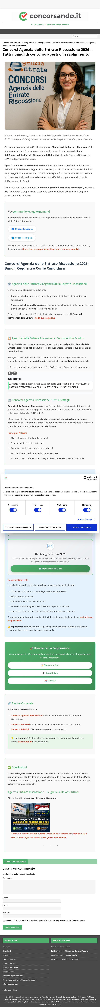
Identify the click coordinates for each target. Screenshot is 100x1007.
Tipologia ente (42, 42)
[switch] (37, 510)
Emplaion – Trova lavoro (60, 947)
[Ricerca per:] (84, 36)
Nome (5, 897)
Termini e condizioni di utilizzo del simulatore (20, 980)
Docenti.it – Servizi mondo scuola (64, 955)
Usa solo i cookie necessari (18, 527)
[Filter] (14, 373)
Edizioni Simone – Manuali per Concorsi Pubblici (69, 951)
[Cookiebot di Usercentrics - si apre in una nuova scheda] (85, 478)
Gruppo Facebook (24, 229)
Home (14, 42)
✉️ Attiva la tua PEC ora (50, 568)
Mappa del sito (8, 971)
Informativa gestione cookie (13, 976)
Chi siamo (6, 947)
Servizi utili (7, 955)
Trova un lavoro (9, 963)
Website (6, 912)
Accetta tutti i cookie (81, 527)
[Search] (10, 373)
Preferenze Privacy (10, 990)
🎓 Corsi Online (50, 673)
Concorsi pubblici (27, 42)
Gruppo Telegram (23, 237)
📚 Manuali (50, 680)
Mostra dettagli (85, 519)
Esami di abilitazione (10, 967)
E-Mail (5, 905)
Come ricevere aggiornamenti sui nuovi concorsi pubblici (50, 249)
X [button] (97, 3)
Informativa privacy (10, 984)
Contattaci (7, 951)
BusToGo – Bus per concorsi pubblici (65, 959)
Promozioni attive (9, 959)
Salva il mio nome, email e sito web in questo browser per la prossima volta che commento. (45, 920)
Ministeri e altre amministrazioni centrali (69, 42)
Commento (7, 878)
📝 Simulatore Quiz (50, 665)
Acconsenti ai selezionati (50, 527)
